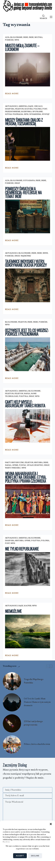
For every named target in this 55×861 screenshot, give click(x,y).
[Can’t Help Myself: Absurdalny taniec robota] (27, 426)
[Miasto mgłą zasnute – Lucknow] (27, 69)
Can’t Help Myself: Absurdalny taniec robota (25, 404)
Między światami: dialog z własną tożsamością (24, 122)
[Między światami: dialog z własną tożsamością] (27, 144)
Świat (17, 183)
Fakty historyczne (14, 462)
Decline (35, 856)
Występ (46, 114)
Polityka (23, 396)
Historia (38, 462)
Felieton (19, 109)
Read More (12, 94)
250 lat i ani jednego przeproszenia (33, 723)
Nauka (27, 394)
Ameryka (23, 106)
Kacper (27, 606)
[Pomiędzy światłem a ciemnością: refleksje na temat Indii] (27, 216)
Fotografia (29, 180)
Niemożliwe (13, 611)
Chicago (38, 106)
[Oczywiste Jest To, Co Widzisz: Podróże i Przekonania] (27, 354)
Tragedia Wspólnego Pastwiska (33, 681)
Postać (22, 465)
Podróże (9, 40)
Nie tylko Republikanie (22, 549)
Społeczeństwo (35, 465)
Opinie (15, 465)
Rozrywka (26, 112)
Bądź (30, 106)
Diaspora (9, 109)
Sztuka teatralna (14, 114)
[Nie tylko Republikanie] (27, 569)
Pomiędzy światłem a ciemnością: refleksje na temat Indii (23, 192)
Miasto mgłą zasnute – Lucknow (22, 47)
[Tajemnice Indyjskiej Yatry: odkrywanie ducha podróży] (27, 285)
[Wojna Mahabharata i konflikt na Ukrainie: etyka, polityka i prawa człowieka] (27, 501)
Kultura (29, 109)
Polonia (38, 109)
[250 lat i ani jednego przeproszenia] (12, 723)
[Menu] (51, 17)
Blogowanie (16, 37)
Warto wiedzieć (13, 468)
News (45, 253)
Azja (7, 37)
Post (44, 109)
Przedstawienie (12, 112)
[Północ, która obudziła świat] (12, 744)
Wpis (17, 40)
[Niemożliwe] (27, 631)
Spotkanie (37, 112)
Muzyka (38, 37)
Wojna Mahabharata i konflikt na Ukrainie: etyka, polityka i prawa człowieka (25, 477)
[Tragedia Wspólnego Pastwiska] (12, 681)
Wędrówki (26, 256)
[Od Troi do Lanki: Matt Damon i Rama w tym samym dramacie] (12, 702)
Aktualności (11, 106)
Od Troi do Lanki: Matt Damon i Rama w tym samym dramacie (37, 702)
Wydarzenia (35, 114)
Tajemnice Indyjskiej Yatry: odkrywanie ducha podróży (26, 263)
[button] (50, 824)
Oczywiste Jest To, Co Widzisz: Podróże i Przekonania (26, 332)
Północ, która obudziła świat (37, 744)
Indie (25, 37)
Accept (20, 856)
